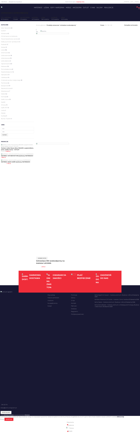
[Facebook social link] (24, 2)
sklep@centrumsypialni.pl (15, 1)
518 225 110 (4, 1)
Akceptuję (9, 419)
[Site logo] (7, 7)
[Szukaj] (134, 7)
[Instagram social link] (26, 2)
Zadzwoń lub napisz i (74, 1)
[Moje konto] (122, 1)
